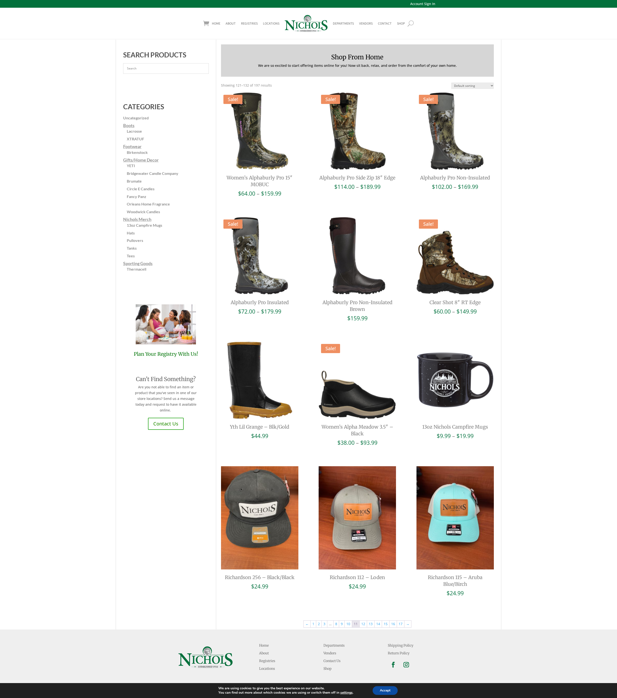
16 (393, 624)
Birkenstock (137, 152)
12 (363, 624)
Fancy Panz (136, 196)
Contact (385, 23)
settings (346, 693)
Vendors (366, 23)
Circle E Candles (140, 188)
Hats (131, 233)
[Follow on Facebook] (393, 664)
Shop (327, 668)
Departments (343, 23)
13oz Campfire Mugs (144, 225)
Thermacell (136, 269)
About (231, 23)
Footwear (132, 146)
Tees (131, 255)
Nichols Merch (137, 219)
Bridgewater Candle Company (152, 173)
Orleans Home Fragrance (148, 204)
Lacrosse (134, 131)
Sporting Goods (138, 263)
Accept (385, 690)
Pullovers (135, 240)
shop (401, 23)
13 (371, 624)
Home (216, 23)
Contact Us (165, 423)
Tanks (132, 248)
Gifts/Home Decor (141, 160)
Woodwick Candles (143, 211)
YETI (131, 165)
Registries (249, 23)
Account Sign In (422, 3)
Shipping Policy (400, 645)
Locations (271, 23)
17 (400, 624)
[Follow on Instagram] (406, 664)
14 (378, 624)
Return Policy (398, 653)
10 (348, 624)
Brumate (134, 181)
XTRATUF (135, 139)
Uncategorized (136, 118)
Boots (128, 125)
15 (386, 624)
